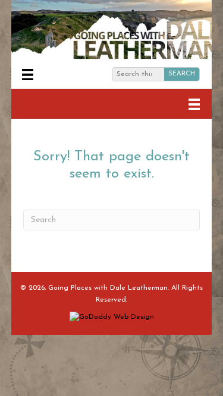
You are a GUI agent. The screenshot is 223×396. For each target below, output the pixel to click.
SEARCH (181, 74)
